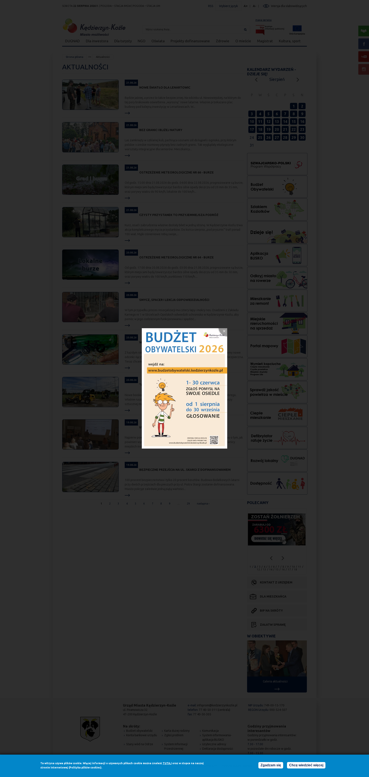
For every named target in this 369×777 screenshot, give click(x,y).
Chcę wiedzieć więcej (306, 765)
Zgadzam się (271, 765)
